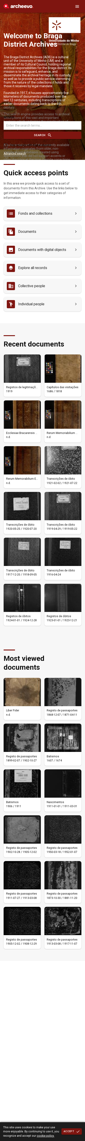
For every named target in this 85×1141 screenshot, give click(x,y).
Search (39, 135)
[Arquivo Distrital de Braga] (18, 7)
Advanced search (15, 153)
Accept (69, 1131)
